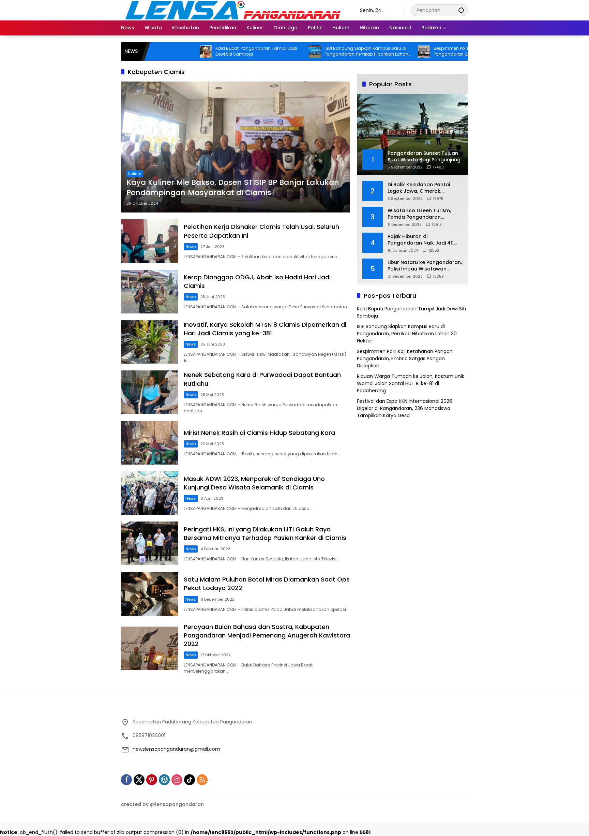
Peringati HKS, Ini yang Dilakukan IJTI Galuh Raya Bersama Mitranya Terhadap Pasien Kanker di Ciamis (265, 533)
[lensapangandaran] (233, 9)
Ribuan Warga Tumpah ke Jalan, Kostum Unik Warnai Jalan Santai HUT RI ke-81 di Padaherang (410, 383)
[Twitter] (139, 779)
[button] (461, 10)
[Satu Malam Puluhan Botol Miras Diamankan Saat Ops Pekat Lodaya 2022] (149, 594)
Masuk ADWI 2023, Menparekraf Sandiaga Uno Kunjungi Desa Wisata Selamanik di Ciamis (254, 483)
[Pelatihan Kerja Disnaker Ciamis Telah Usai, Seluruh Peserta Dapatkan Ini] (149, 241)
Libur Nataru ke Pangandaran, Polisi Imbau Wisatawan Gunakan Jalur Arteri (425, 266)
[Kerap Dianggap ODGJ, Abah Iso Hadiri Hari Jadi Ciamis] (149, 291)
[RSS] (202, 779)
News (190, 246)
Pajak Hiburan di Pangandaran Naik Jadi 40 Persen (421, 240)
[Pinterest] (151, 779)
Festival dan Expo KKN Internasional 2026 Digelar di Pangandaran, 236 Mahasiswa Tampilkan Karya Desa (404, 408)
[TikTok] (189, 779)
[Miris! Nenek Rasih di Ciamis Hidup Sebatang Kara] (149, 443)
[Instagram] (176, 779)
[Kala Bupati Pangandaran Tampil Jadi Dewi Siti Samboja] (172, 51)
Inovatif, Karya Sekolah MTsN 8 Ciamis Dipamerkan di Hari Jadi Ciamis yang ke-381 (265, 328)
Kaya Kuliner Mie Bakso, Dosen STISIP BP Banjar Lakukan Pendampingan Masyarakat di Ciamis (232, 187)
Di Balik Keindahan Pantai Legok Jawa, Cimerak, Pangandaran (419, 188)
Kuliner (134, 173)
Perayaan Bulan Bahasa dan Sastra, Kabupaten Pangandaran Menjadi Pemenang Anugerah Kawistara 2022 (267, 635)
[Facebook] (126, 779)
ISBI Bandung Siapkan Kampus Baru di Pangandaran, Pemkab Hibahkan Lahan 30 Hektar (333, 51)
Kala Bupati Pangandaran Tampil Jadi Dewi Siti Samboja (222, 51)
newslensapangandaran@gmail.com (176, 749)
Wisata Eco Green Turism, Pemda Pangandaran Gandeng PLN (419, 214)
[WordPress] (164, 779)
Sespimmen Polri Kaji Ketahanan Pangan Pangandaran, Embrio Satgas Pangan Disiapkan (442, 51)
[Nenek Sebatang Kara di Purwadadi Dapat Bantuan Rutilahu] (149, 392)
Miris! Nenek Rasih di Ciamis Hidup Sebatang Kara (259, 432)
